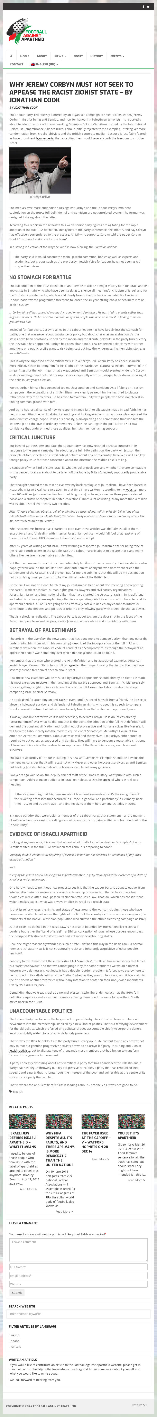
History (96, 56)
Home (24, 56)
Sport (78, 56)
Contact (16, 64)
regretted (73, 665)
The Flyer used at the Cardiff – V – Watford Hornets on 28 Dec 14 (96, 1142)
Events (116, 56)
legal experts (45, 138)
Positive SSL (140, 1405)
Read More (27, 1189)
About (42, 56)
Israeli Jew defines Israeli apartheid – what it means (22, 1140)
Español (14, 1341)
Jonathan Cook (25, 108)
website (131, 489)
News (59, 56)
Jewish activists (19, 1050)
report (34, 225)
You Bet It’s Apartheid (128, 1135)
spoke (107, 780)
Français (15, 1347)
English (18, 1091)
